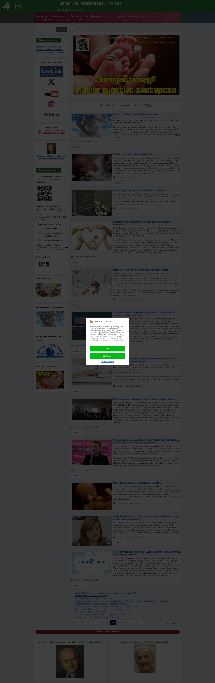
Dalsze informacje (107, 362)
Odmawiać (107, 356)
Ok (107, 348)
